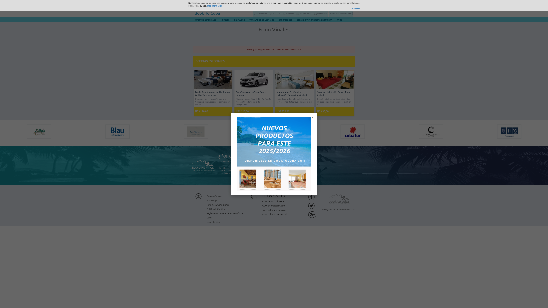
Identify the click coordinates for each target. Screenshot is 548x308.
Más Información (214, 5)
